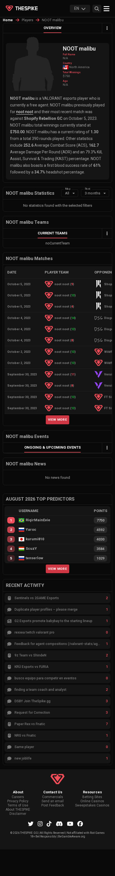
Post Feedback (52, 805)
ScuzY (31, 549)
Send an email (53, 801)
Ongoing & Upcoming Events (52, 447)
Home (8, 20)
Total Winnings (72, 72)
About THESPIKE (18, 809)
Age (65, 81)
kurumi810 (35, 539)
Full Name (69, 54)
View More (57, 420)
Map (68, 188)
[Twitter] (30, 824)
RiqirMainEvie (38, 520)
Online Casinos (92, 801)
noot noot (24, 112)
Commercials (52, 797)
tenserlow (34, 558)
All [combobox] (67, 193)
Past (87, 188)
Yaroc (31, 530)
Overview (52, 28)
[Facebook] (80, 824)
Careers (18, 797)
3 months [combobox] (92, 193)
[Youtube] (70, 824)
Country (67, 63)
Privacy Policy (17, 801)
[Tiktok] (49, 824)
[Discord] (59, 824)
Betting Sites (92, 797)
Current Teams (52, 233)
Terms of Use (18, 805)
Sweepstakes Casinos (92, 805)
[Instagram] (40, 824)
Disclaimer (17, 814)
